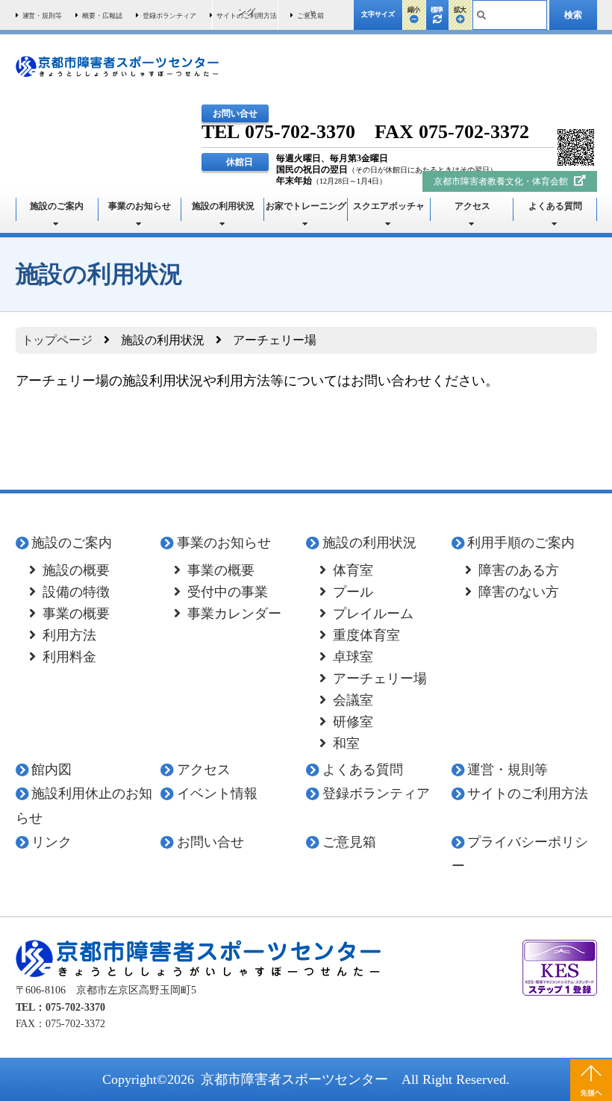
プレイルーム (373, 613)
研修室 (353, 721)
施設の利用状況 (223, 206)
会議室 (353, 700)
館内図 (51, 769)
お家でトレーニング (306, 206)
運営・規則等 (507, 769)
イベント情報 (217, 793)
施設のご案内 (57, 206)
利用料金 (69, 656)
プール (353, 591)
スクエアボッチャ (389, 206)
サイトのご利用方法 (527, 793)
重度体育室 (366, 635)
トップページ (57, 340)
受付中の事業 (227, 591)
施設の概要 (76, 570)
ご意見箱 (349, 842)
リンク (51, 842)
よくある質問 (555, 206)
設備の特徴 (76, 591)
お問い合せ (210, 842)
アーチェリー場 (380, 678)
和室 (346, 743)
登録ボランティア (376, 793)
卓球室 (353, 656)
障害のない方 (518, 591)
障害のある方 (518, 570)
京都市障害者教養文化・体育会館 (502, 181)
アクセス (472, 206)
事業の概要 (76, 613)
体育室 (353, 570)
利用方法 (69, 635)
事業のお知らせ (139, 206)
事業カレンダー (234, 613)
